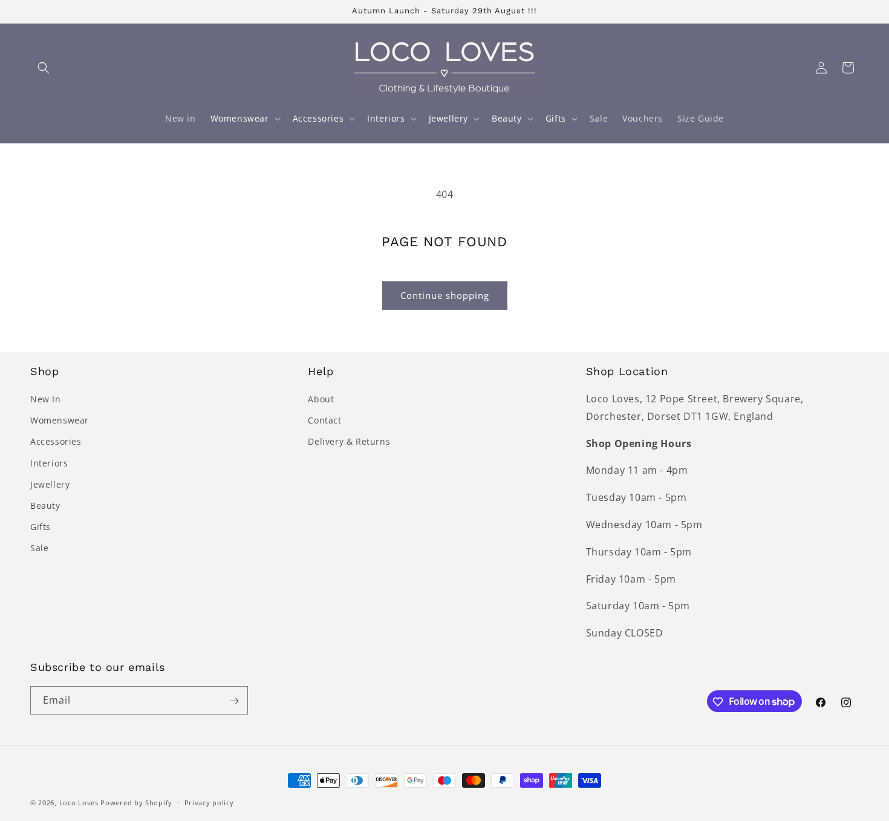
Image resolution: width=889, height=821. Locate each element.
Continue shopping (444, 295)
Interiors (49, 463)
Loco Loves (79, 802)
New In (45, 399)
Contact (324, 420)
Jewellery (50, 484)
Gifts (40, 526)
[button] (43, 67)
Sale (39, 548)
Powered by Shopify (136, 802)
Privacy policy (209, 801)
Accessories (56, 442)
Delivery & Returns (349, 442)
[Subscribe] (234, 701)
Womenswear (59, 420)
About (321, 399)
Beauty (45, 505)
